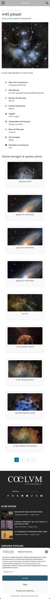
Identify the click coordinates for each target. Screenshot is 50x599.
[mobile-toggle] (3, 3)
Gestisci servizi (8, 572)
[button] (46, 552)
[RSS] (18, 496)
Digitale (11, 140)
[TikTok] (32, 496)
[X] (37, 496)
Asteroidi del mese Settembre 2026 (28, 512)
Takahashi (12, 132)
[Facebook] (8, 496)
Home (3, 10)
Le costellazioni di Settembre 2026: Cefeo (30, 531)
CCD (10, 148)
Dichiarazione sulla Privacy (29, 596)
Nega (25, 584)
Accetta (25, 578)
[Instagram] (13, 496)
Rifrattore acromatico (16, 124)
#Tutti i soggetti (14, 116)
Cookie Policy (15, 596)
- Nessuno (9, 10)
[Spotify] (22, 496)
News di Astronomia (21, 526)
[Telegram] (27, 496)
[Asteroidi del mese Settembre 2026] (7, 515)
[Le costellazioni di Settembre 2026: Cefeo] (7, 534)
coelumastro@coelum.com (29, 491)
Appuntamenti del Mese (22, 514)
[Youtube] (42, 496)
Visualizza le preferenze (25, 591)
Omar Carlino (7, 18)
